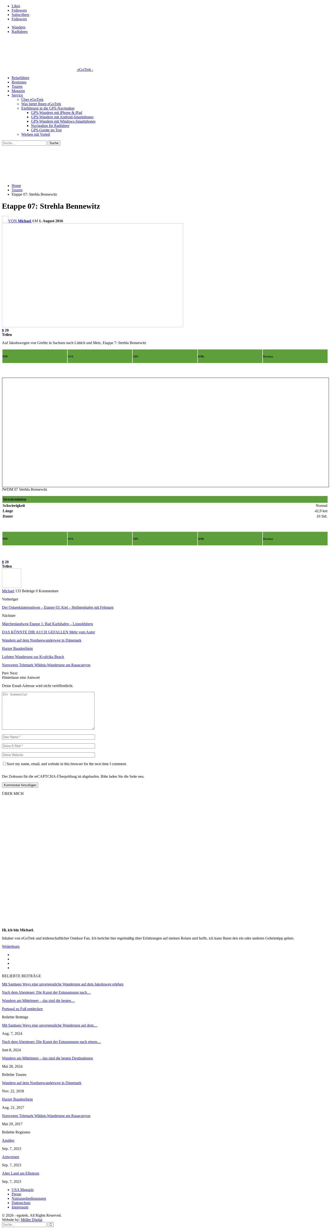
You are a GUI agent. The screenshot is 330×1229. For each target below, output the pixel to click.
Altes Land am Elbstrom (20, 1173)
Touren (17, 86)
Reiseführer (20, 78)
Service (17, 95)
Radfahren (20, 32)
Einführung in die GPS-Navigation (47, 108)
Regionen (19, 82)
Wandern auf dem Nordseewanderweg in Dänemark (41, 1083)
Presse (16, 1194)
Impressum (20, 1207)
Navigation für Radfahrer (50, 126)
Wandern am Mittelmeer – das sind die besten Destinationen (47, 1058)
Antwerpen (10, 1157)
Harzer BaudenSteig (17, 1099)
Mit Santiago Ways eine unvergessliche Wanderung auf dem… (49, 1025)
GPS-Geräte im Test (46, 130)
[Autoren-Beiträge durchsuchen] (11, 587)
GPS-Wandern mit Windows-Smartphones (63, 121)
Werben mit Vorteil (35, 134)
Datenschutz (21, 1203)
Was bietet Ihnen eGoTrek (41, 104)
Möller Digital (31, 1220)
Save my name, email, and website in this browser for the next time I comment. (67, 764)
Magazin (18, 91)
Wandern (18, 27)
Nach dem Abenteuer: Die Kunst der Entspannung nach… (46, 992)
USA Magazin (23, 1190)
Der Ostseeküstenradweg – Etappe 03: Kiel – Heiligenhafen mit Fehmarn (58, 607)
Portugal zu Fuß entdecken (22, 1009)
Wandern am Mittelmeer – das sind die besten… (38, 1001)
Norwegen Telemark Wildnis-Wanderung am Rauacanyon (46, 1116)
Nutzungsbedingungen (29, 1198)
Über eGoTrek (32, 99)
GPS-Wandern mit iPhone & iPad (56, 113)
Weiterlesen (11, 946)
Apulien (8, 1140)
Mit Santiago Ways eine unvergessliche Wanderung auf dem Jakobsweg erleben (62, 984)
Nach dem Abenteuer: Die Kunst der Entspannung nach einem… (51, 1042)
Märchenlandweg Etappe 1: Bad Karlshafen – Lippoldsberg (47, 624)
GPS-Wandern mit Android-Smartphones (62, 117)
